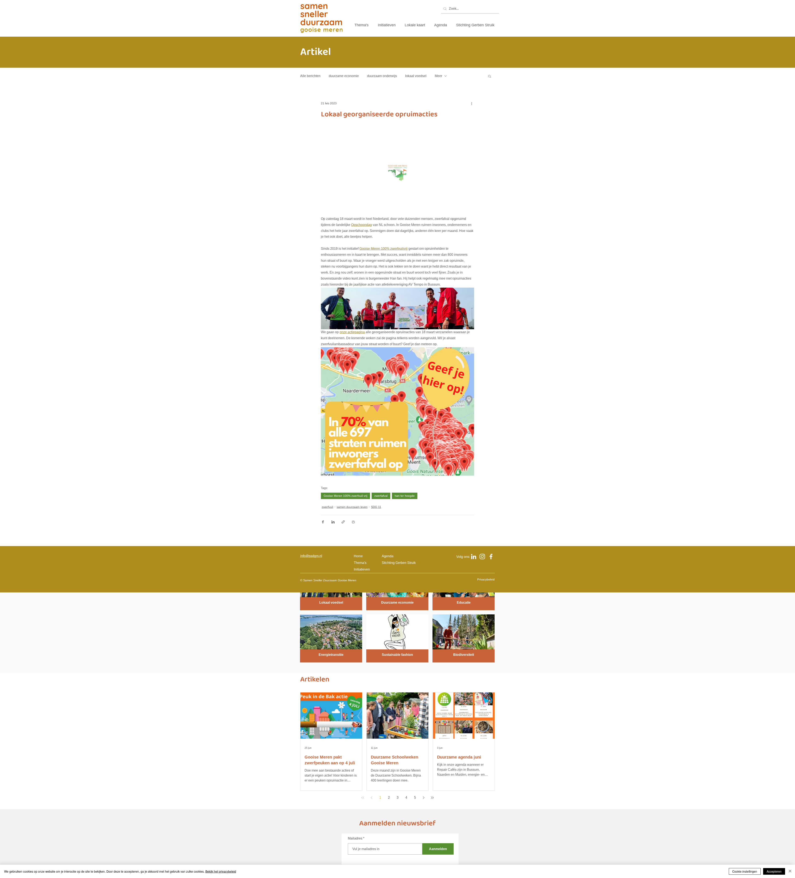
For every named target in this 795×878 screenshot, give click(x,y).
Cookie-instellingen (744, 871)
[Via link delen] (343, 522)
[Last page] (432, 797)
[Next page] (423, 797)
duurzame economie (344, 76)
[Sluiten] (790, 871)
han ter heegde (405, 495)
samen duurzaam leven (352, 507)
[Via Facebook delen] (323, 522)
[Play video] (397, 173)
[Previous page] (371, 797)
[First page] (362, 797)
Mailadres (355, 838)
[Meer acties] (471, 103)
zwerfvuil (327, 507)
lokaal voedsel (415, 76)
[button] (489, 76)
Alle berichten (310, 76)
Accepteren (774, 871)
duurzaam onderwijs (382, 76)
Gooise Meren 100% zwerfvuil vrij (345, 495)
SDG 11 (376, 507)
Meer (438, 76)
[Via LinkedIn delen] (333, 522)
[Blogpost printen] (353, 522)
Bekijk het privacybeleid (220, 871)
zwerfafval (381, 495)
